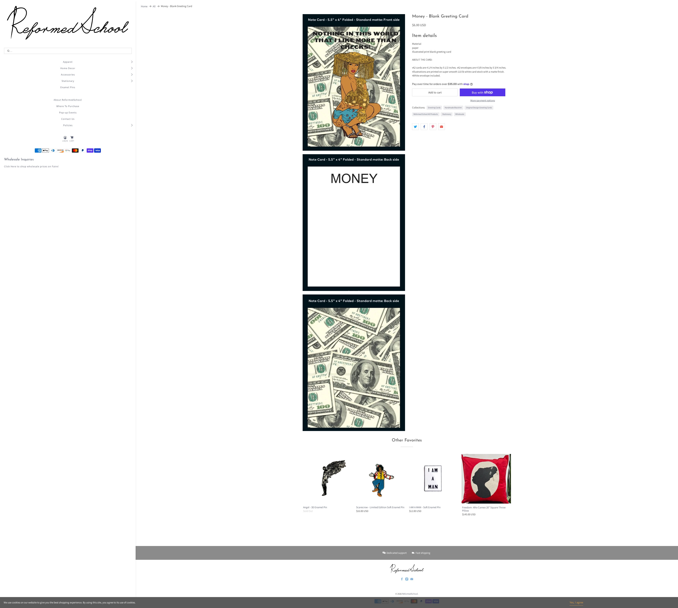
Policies (68, 125)
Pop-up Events (68, 112)
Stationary (68, 80)
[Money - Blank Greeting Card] (354, 82)
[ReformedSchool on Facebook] (401, 579)
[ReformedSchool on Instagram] (406, 579)
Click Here (10, 166)
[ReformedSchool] (68, 23)
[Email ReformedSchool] (411, 579)
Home (144, 6)
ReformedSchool (410, 593)
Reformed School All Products (426, 114)
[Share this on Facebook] (424, 126)
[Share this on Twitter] (415, 126)
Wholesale (459, 114)
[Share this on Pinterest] (433, 126)
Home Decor (67, 68)
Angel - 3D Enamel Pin (315, 507)
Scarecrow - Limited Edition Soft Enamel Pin (380, 507)
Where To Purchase (67, 106)
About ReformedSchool (68, 99)
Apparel (68, 61)
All (154, 6)
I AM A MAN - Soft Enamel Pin (425, 507)
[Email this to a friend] (441, 126)
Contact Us (68, 118)
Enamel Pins (67, 87)
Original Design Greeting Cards (479, 107)
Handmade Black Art (453, 107)
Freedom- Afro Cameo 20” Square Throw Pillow (484, 509)
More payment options (482, 100)
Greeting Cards (434, 107)
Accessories (68, 74)
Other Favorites (407, 440)
